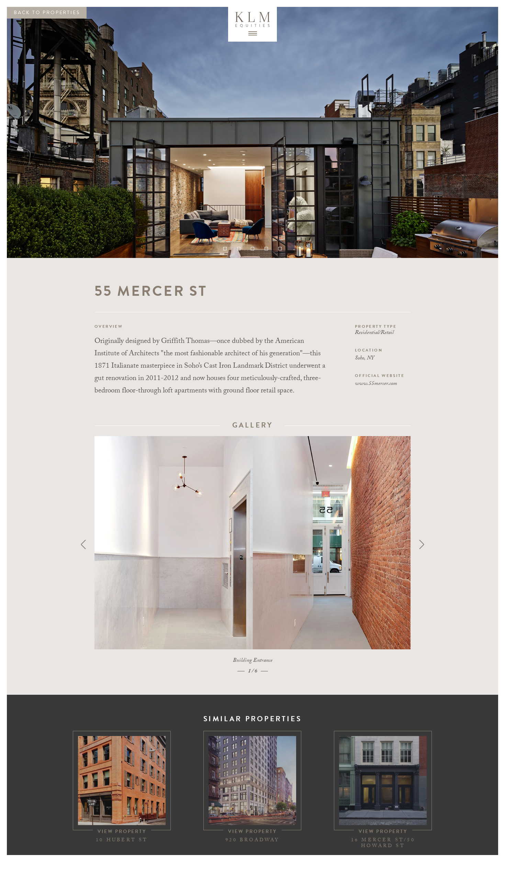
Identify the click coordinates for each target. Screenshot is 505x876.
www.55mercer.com (376, 384)
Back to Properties (47, 12)
